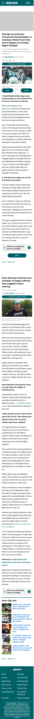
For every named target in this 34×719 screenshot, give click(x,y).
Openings (20, 674)
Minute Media (12, 703)
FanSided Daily (22, 681)
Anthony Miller (9, 293)
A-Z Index (5, 698)
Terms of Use (7, 688)
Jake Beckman (9, 57)
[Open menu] (3, 3)
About (4, 674)
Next (26, 90)
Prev (7, 90)
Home (4, 262)
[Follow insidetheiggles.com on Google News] (29, 247)
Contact (4, 678)
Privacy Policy (22, 685)
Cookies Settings (23, 698)
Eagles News (11, 262)
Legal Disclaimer (8, 692)
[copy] (13, 60)
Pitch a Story (6, 685)
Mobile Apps (6, 681)
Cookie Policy (22, 688)
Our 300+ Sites (22, 678)
